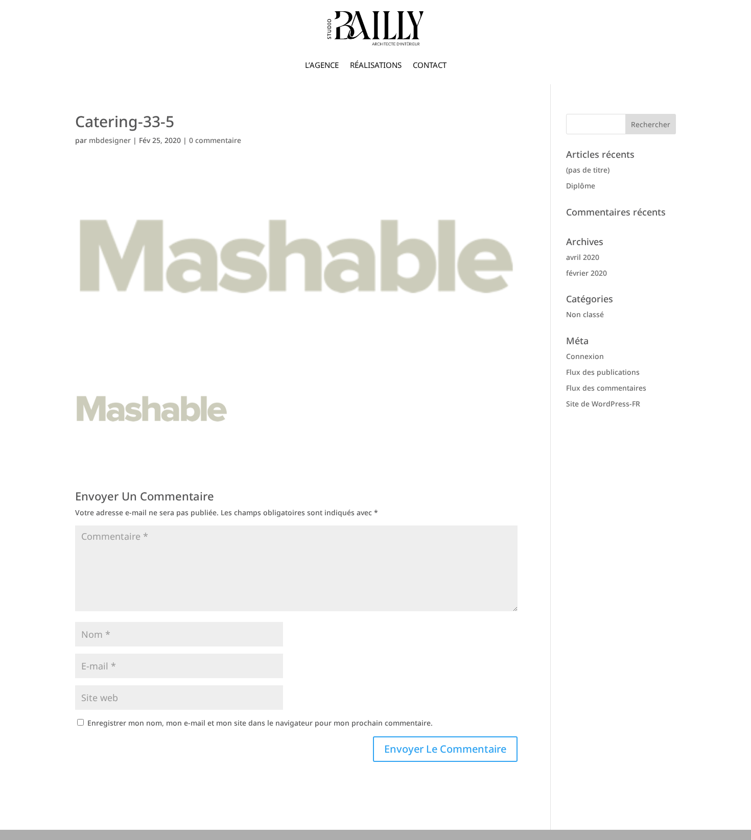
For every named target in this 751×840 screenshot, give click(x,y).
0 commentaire (215, 140)
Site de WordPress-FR (603, 404)
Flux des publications (603, 372)
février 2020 (586, 273)
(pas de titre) (587, 170)
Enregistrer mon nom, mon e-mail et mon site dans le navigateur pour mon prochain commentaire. (260, 723)
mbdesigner (110, 140)
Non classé (585, 314)
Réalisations (376, 65)
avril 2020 (582, 257)
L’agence (322, 65)
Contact (430, 65)
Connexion (585, 356)
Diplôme (580, 185)
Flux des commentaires (606, 388)
